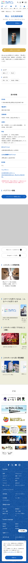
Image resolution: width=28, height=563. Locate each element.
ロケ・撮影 (5, 511)
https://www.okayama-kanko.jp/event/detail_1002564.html (10, 340)
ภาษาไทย (5, 528)
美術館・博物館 (14, 80)
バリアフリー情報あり (14, 23)
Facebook (9, 465)
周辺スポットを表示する (12, 249)
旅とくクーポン (6, 485)
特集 (2, 8)
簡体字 (16, 523)
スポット (11, 8)
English (4, 523)
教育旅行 (17, 508)
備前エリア (5, 73)
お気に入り (22, 2)
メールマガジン (6, 500)
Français (17, 528)
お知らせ (17, 483)
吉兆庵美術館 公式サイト (8, 173)
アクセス (5, 483)
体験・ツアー (16, 8)
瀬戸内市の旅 (6, 537)
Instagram (19, 465)
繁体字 (4, 526)
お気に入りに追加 (15, 50)
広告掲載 (5, 498)
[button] (25, 531)
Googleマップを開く (12, 255)
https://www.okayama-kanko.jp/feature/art (10, 277)
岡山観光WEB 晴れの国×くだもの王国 (7, 2)
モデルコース (6, 8)
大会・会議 (17, 511)
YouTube (16, 465)
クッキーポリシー (11, 552)
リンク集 (17, 498)
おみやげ (24, 8)
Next (25, 310)
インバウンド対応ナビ (20, 514)
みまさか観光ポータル (20, 537)
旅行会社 (5, 508)
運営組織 (5, 493)
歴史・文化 (5, 80)
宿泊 (16, 480)
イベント (5, 480)
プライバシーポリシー (20, 494)
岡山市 (12, 73)
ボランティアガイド (20, 485)
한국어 (16, 526)
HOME (2, 11)
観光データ (5, 513)
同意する (14, 557)
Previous (2, 310)
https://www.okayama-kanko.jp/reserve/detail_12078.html (10, 368)
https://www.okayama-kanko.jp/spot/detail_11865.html (10, 312)
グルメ (20, 8)
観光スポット (8, 11)
